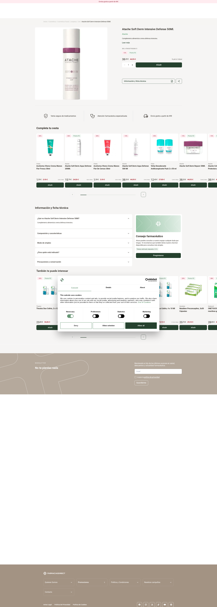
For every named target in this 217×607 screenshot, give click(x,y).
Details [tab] (108, 287)
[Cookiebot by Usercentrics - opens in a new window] (147, 280)
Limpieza (73, 22)
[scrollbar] (108, 195)
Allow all (141, 325)
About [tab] (142, 287)
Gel (79, 22)
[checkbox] (135, 377)
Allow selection (108, 325)
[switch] (96, 316)
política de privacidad (152, 377)
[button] (92, 582)
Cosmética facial (63, 22)
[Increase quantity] (132, 64)
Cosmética (52, 22)
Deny (76, 325)
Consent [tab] (74, 288)
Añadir (50, 185)
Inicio (45, 22)
